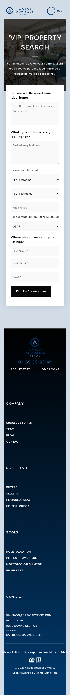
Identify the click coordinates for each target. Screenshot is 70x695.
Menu (61, 11)
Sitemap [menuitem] (29, 652)
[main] (35, 173)
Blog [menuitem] (10, 435)
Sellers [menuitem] (12, 493)
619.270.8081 (14, 620)
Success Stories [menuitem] (19, 422)
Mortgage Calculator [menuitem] (24, 564)
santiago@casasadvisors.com (28, 615)
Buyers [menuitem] (11, 487)
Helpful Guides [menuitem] (17, 506)
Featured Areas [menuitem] (18, 499)
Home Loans (49, 369)
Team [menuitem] (10, 429)
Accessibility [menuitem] (47, 652)
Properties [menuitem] (15, 570)
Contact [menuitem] (13, 441)
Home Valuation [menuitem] (18, 551)
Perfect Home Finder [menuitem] (22, 558)
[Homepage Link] (19, 10)
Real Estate (21, 369)
